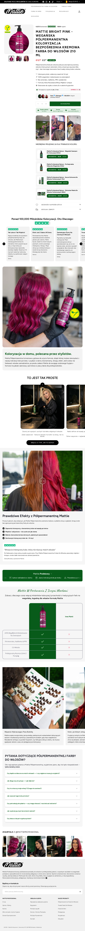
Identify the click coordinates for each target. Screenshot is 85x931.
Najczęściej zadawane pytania (39, 902)
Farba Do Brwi (62, 908)
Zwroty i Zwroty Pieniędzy (38, 912)
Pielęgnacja (61, 912)
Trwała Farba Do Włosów (65, 905)
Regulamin (33, 905)
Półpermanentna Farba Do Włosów (68, 902)
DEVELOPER (35, 16)
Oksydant (61, 919)
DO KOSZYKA (57, 156)
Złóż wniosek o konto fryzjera (11, 912)
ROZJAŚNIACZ (64, 11)
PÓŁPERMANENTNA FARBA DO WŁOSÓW (44, 6)
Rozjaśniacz (61, 915)
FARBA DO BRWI (36, 11)
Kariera (4, 908)
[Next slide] (81, 243)
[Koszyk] (83, 11)
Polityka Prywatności (36, 915)
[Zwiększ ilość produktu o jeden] (46, 103)
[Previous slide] (3, 243)
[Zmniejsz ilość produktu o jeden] (38, 103)
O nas (4, 902)
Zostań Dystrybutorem (9, 915)
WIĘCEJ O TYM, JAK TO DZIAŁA (42, 443)
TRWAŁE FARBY (67, 6)
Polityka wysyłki (34, 908)
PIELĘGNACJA (50, 11)
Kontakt (32, 919)
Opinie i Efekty (6, 905)
